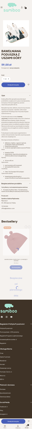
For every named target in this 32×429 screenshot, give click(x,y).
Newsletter (3, 360)
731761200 (4, 206)
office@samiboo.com (8, 208)
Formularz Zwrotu (5, 372)
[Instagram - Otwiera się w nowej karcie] (6, 317)
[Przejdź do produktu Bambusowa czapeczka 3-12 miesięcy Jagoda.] (16, 241)
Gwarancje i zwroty (5, 368)
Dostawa (2, 389)
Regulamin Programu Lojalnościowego (11, 336)
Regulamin (3, 343)
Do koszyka (16, 267)
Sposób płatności (5, 393)
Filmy (1, 410)
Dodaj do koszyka (13, 85)
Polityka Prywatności (6, 328)
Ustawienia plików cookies (8, 339)
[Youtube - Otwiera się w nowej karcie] (11, 317)
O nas (1, 353)
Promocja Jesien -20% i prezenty (9, 332)
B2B (1, 379)
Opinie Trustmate (5, 357)
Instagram (3, 414)
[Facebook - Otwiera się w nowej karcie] (2, 317)
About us (2, 375)
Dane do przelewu (5, 396)
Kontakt (2, 364)
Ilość (2, 75)
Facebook (3, 406)
